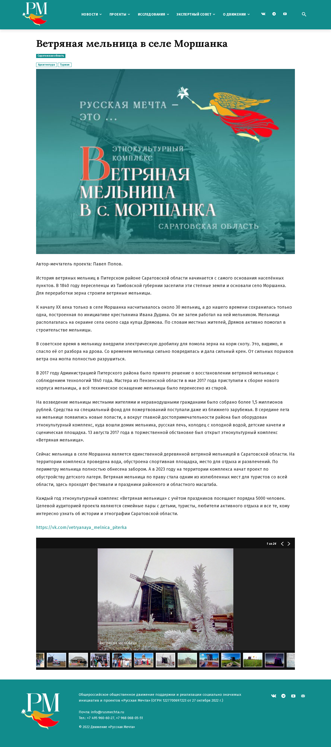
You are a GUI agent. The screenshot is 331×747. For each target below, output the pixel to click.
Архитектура (46, 64)
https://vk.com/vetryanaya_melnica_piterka (81, 527)
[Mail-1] (303, 696)
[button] (304, 14)
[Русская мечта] (46, 14)
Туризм (65, 64)
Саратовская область (51, 55)
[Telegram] (274, 14)
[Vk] (263, 14)
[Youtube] (285, 14)
